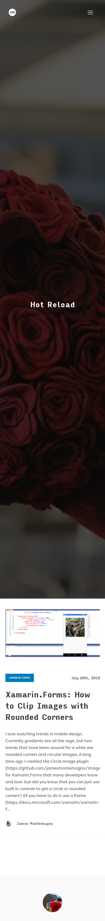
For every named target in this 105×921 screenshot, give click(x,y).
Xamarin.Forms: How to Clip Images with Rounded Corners (47, 706)
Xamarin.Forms (19, 677)
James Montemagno (34, 823)
